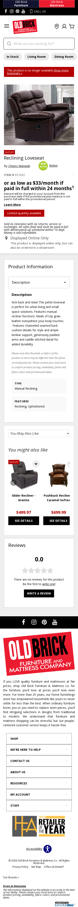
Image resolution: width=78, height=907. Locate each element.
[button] (6, 26)
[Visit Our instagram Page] (11, 11)
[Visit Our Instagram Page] (34, 622)
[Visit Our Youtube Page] (54, 622)
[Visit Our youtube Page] (23, 11)
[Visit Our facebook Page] (5, 11)
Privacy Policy (20, 867)
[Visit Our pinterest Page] (17, 11)
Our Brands (11, 877)
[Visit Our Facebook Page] (24, 622)
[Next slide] (64, 483)
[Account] (64, 26)
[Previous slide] (13, 483)
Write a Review (39, 593)
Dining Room (63, 57)
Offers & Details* (54, 867)
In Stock (13, 57)
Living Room (36, 57)
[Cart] (72, 26)
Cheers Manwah (19, 165)
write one (48, 584)
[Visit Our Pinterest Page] (44, 622)
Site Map (36, 867)
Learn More (12, 205)
